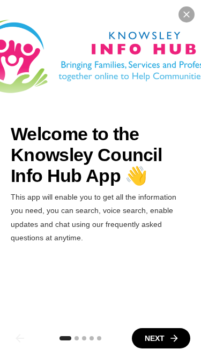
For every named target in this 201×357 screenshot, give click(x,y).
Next (155, 338)
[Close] (186, 14)
